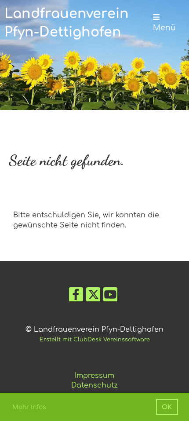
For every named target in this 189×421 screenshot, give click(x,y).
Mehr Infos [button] (29, 407)
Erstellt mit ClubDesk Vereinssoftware (95, 340)
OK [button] (167, 406)
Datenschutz (94, 385)
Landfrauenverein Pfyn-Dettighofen (66, 23)
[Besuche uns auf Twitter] (93, 296)
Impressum (94, 376)
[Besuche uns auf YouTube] (110, 296)
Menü (164, 28)
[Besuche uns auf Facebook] (76, 296)
